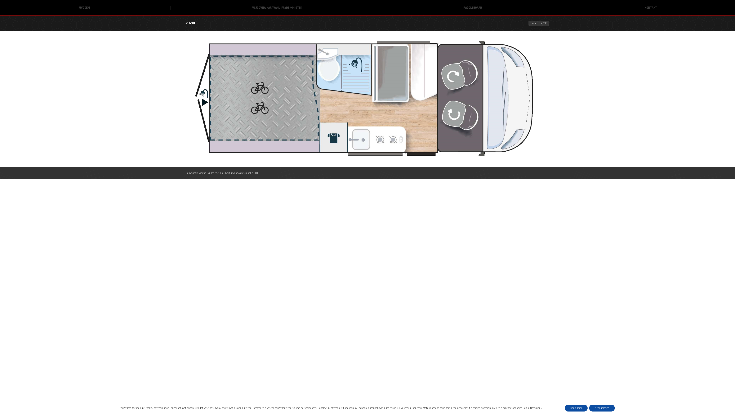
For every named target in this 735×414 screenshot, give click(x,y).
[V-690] (367, 98)
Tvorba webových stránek (238, 173)
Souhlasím (576, 408)
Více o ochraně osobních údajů (512, 408)
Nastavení (535, 408)
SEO (256, 173)
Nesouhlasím (602, 408)
